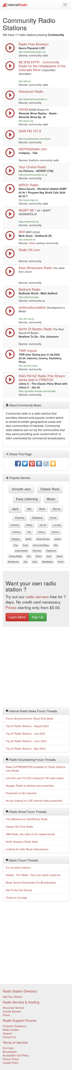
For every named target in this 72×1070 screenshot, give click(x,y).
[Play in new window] (10, 69)
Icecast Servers (12, 1011)
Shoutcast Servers (13, 1008)
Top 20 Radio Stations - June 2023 (26, 741)
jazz (15, 508)
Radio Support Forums (19, 1020)
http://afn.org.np (26, 318)
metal (28, 538)
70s (29, 531)
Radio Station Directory (20, 991)
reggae (16, 538)
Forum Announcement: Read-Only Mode (29, 718)
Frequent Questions (14, 1026)
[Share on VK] (39, 463)
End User (8, 1048)
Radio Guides (11, 1030)
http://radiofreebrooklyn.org (32, 51)
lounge (57, 524)
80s (29, 509)
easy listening (27, 498)
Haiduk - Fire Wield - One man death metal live (33, 875)
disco (39, 556)
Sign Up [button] (38, 617)
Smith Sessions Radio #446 (22, 841)
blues (51, 498)
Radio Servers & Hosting (21, 1002)
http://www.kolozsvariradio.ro (33, 99)
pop (16, 545)
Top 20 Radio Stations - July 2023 (25, 733)
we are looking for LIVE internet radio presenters (34, 800)
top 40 (42, 524)
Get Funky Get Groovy (19, 890)
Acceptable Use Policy (16, 1055)
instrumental (21, 550)
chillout (16, 531)
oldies (32, 243)
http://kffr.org (25, 81)
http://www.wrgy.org (28, 199)
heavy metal (15, 556)
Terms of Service (15, 1042)
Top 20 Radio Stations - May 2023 (26, 748)
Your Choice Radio (32, 166)
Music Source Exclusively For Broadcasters (31, 882)
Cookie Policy (10, 1063)
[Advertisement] (36, 668)
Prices (11, 607)
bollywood (13, 561)
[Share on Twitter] (25, 463)
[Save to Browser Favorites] (53, 463)
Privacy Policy (11, 1059)
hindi (60, 561)
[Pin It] (32, 463)
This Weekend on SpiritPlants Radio (27, 819)
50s (25, 561)
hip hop (37, 550)
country (19, 517)
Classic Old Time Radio (19, 826)
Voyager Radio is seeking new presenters (30, 785)
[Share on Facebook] (18, 463)
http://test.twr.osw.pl (28, 365)
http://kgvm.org (26, 120)
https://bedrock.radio (29, 297)
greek (57, 538)
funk (25, 545)
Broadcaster (10, 1052)
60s (29, 556)
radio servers (37, 596)
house (53, 517)
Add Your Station (12, 997)
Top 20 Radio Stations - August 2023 (27, 726)
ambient (15, 524)
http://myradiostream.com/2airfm (35, 138)
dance (56, 509)
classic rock (49, 488)
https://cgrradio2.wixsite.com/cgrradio (37, 391)
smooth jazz (21, 488)
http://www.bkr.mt (27, 239)
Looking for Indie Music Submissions (27, 849)
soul (49, 556)
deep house (43, 538)
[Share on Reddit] (46, 463)
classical (37, 517)
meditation (47, 561)
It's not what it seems (18, 867)
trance (41, 531)
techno (55, 531)
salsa (59, 556)
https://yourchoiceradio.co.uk (33, 174)
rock (42, 509)
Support (7, 1033)
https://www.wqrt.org (29, 221)
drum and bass (41, 545)
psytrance (51, 550)
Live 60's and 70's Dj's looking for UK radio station (35, 778)
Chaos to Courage (16, 897)
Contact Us (9, 1037)
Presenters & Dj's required (21, 793)
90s (56, 545)
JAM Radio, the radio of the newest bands (30, 834)
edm (34, 561)
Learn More (17, 617)
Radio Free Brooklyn (34, 44)
